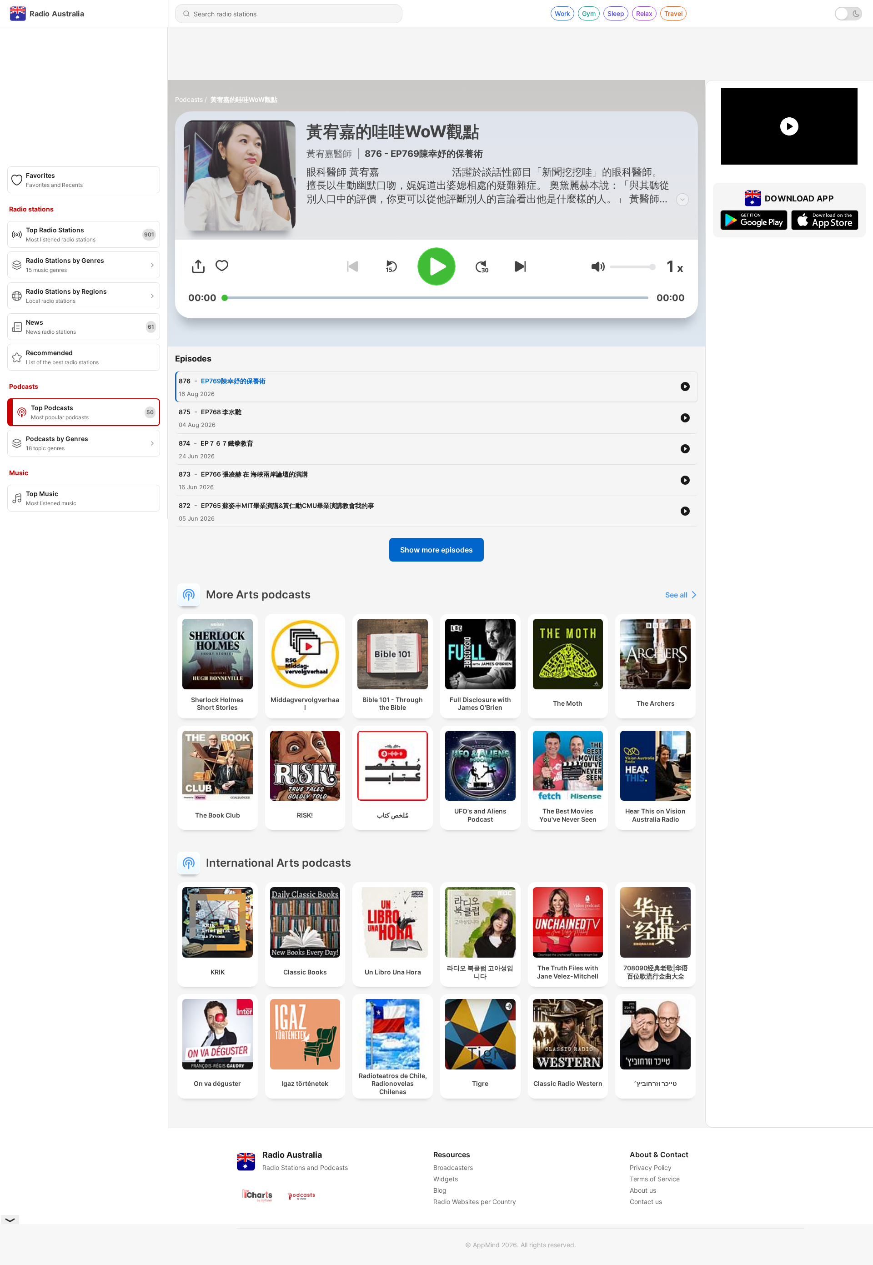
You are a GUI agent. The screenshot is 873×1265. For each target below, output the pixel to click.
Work (562, 13)
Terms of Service (655, 1179)
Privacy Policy (651, 1167)
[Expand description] (682, 199)
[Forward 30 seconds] (482, 266)
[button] (598, 266)
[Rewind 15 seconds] (391, 266)
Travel (673, 13)
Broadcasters (453, 1167)
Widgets (445, 1179)
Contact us (646, 1201)
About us (643, 1190)
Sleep (615, 13)
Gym (589, 13)
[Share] (198, 266)
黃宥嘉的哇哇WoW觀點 (244, 99)
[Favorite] (222, 266)
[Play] (436, 266)
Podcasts (189, 99)
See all (676, 594)
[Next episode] (518, 266)
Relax (644, 13)
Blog (440, 1190)
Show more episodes (436, 549)
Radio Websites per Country (474, 1201)
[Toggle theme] (848, 13)
